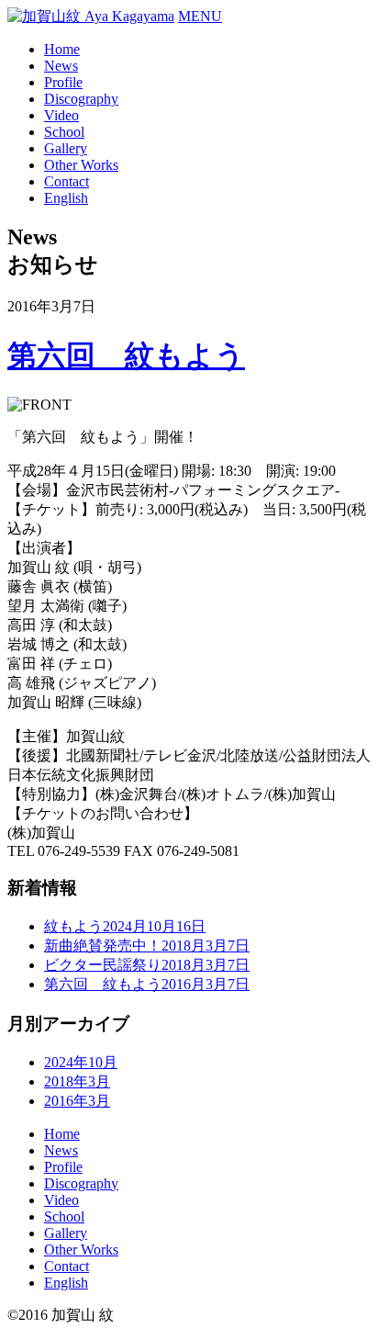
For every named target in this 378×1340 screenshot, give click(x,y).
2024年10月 (80, 1062)
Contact (66, 181)
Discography (81, 99)
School (64, 132)
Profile (63, 82)
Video (61, 115)
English (66, 198)
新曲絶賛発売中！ (147, 945)
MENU (200, 16)
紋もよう (125, 926)
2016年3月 (77, 1101)
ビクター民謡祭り (147, 965)
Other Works (81, 165)
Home (62, 49)
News (61, 65)
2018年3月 (77, 1081)
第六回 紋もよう (126, 355)
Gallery (65, 148)
